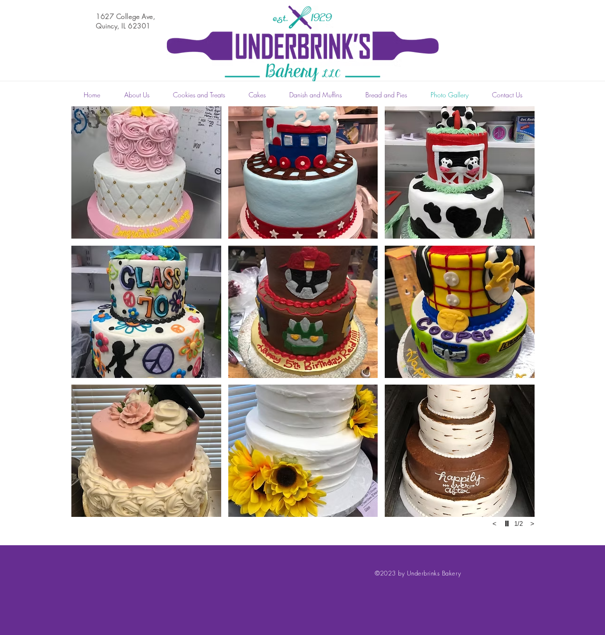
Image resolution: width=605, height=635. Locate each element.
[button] (146, 172)
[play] (508, 523)
